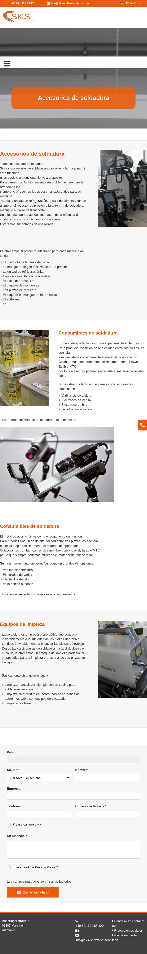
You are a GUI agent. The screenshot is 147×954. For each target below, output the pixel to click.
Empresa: (14, 788)
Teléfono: (14, 806)
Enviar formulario (36, 892)
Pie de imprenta (125, 935)
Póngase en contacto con (128, 923)
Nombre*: (82, 770)
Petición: (13, 752)
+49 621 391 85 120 (23, 3)
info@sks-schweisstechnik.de (70, 3)
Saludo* (13, 770)
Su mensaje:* (17, 836)
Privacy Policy (45, 867)
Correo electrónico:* (90, 806)
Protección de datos (128, 930)
